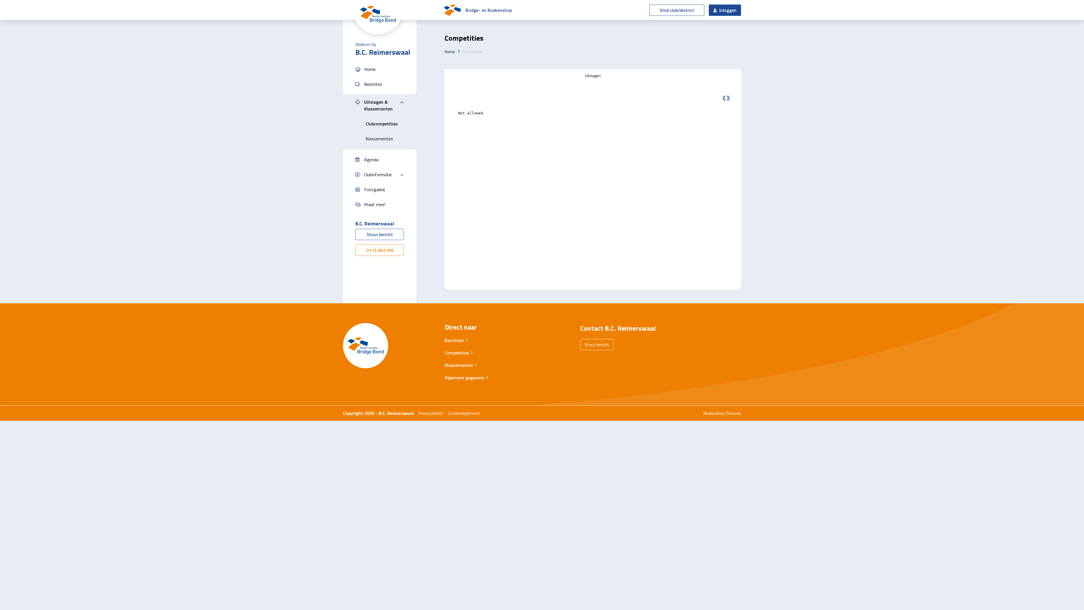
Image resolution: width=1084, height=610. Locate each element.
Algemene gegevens (464, 377)
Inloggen (727, 10)
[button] (379, 69)
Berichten (454, 340)
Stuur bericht (380, 234)
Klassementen (459, 365)
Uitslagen (593, 76)
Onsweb (733, 413)
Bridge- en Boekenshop (488, 10)
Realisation (713, 413)
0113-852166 (380, 250)
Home (450, 52)
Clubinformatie (378, 174)
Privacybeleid (430, 413)
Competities (473, 52)
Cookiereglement (464, 413)
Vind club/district (677, 10)
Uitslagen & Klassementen (378, 105)
